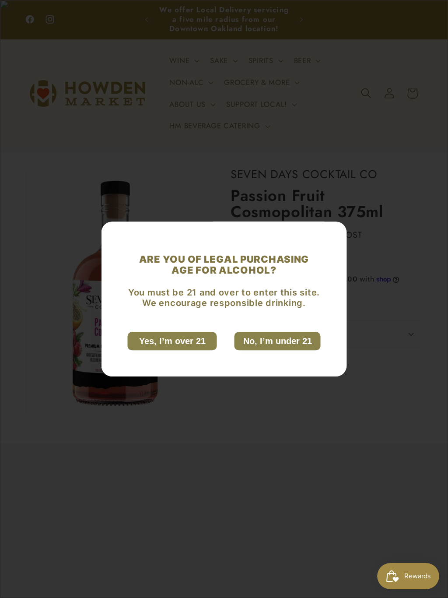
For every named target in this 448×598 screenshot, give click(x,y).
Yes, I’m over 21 (172, 341)
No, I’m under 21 (277, 341)
